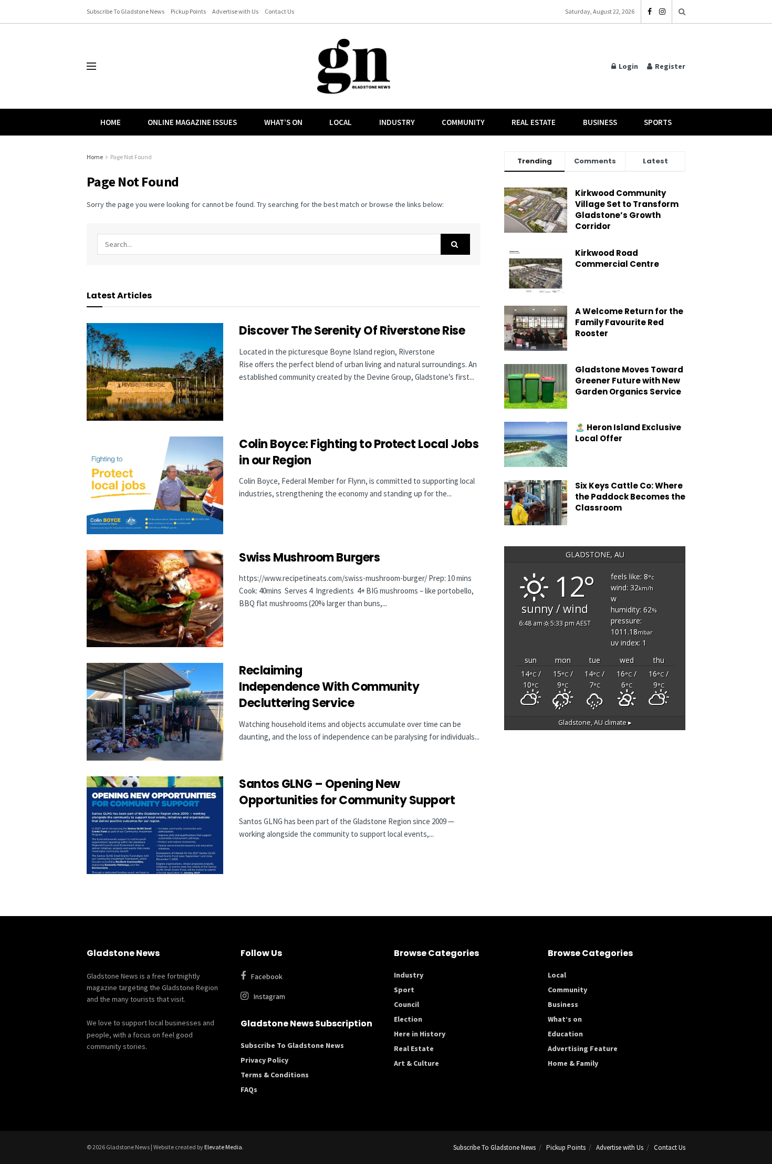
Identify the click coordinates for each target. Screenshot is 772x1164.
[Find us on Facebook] (650, 12)
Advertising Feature (583, 1048)
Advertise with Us (235, 11)
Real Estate (534, 122)
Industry (397, 122)
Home (110, 122)
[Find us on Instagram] (662, 12)
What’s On (283, 122)
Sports (658, 122)
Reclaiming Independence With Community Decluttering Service (329, 686)
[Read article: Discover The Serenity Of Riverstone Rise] (155, 372)
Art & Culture (416, 1063)
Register (669, 66)
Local (340, 122)
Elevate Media (223, 1147)
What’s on (565, 1019)
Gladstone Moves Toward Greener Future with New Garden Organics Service (629, 380)
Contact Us (279, 11)
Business (600, 122)
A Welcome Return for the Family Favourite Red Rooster (629, 322)
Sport (404, 989)
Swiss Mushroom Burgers (309, 557)
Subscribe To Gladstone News (125, 11)
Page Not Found (131, 157)
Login (627, 66)
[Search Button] (682, 11)
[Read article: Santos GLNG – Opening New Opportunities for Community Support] (155, 825)
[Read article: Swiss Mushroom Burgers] (155, 599)
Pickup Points (188, 11)
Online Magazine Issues (192, 122)
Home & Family (573, 1063)
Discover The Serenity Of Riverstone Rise (353, 331)
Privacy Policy (264, 1060)
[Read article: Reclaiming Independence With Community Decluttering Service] (155, 712)
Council (406, 1004)
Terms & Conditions (275, 1074)
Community (463, 122)
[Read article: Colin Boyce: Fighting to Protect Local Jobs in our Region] (155, 485)
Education (565, 1033)
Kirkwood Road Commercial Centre (618, 258)
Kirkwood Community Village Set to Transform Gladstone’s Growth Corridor (627, 210)
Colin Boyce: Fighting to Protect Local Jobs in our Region (358, 452)
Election (408, 1019)
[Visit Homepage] (354, 66)
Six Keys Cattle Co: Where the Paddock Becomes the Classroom (630, 496)
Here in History (419, 1033)
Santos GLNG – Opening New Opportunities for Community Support (348, 792)
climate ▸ (595, 722)
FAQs (249, 1089)
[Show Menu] (91, 66)
